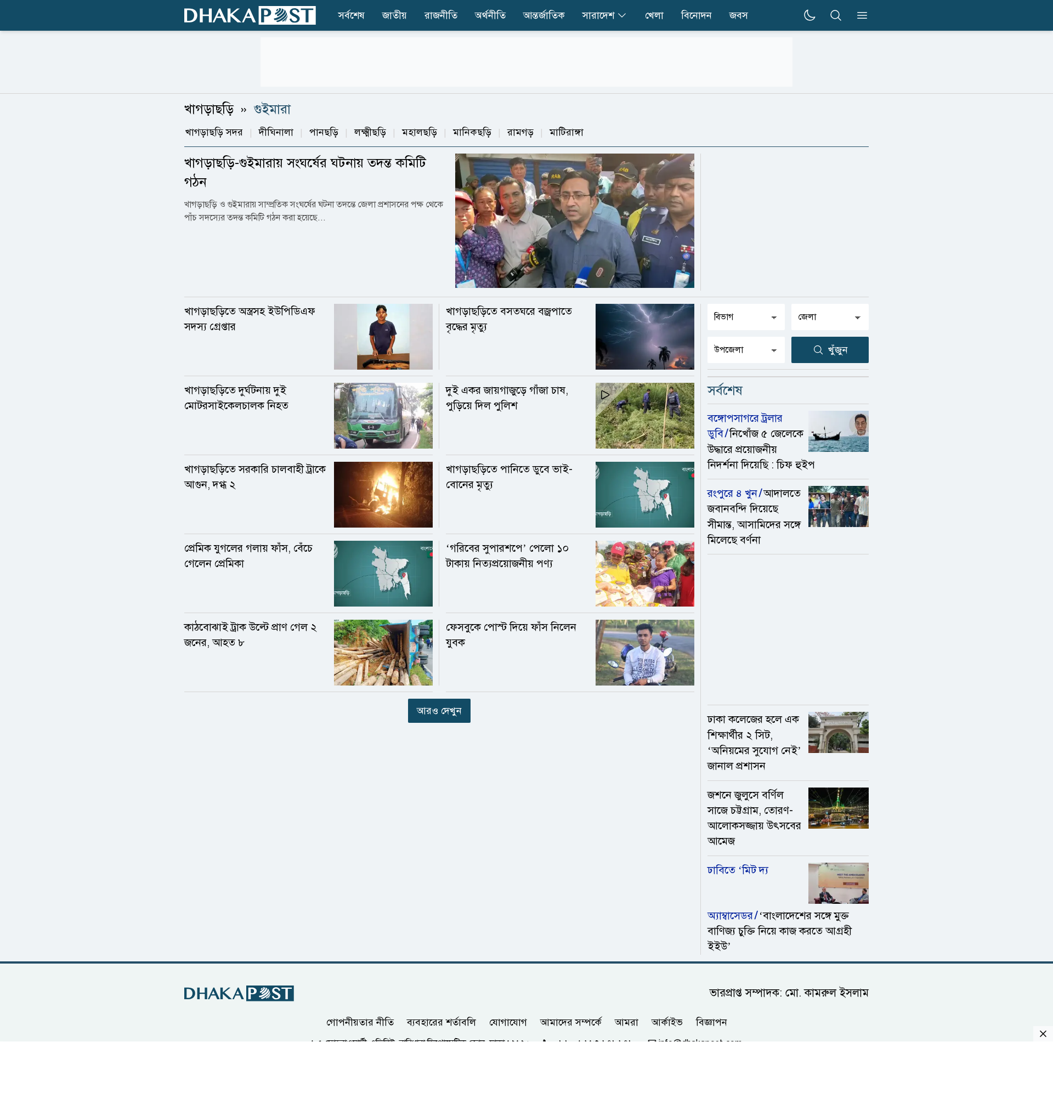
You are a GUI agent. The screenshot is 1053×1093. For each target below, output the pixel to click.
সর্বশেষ (351, 15)
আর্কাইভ (667, 1022)
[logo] (250, 15)
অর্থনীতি (490, 15)
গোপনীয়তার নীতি (360, 1022)
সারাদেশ (598, 15)
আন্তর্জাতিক (544, 15)
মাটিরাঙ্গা (567, 132)
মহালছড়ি (419, 132)
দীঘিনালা (276, 132)
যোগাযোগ (508, 1022)
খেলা (654, 15)
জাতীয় (394, 15)
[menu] (859, 15)
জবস (738, 15)
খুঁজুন (838, 350)
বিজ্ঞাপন (711, 1022)
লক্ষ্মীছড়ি (370, 132)
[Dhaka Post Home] (239, 993)
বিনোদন (696, 15)
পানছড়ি (323, 132)
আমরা (626, 1022)
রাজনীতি (440, 15)
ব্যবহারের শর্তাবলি (441, 1022)
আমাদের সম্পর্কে (571, 1022)
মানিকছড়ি (472, 132)
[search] (836, 15)
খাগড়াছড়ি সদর (214, 132)
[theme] (809, 15)
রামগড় (520, 132)
